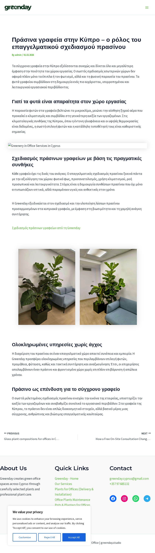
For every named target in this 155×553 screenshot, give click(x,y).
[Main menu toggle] (147, 7)
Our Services (63, 484)
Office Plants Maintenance (72, 500)
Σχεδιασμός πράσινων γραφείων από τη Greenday (46, 228)
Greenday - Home (66, 478)
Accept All (74, 537)
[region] (49, 525)
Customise (25, 537)
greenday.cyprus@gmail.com (129, 478)
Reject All (49, 537)
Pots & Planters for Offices (72, 505)
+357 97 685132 (119, 484)
